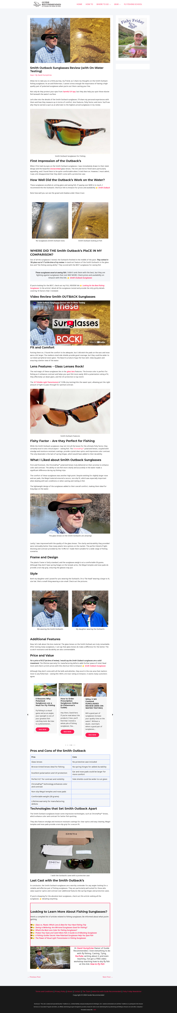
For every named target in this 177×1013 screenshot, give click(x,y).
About (69, 991)
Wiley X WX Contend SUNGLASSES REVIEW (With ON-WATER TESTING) (45, 703)
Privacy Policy (60, 991)
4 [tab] (71, 745)
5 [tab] (73, 745)
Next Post (108, 977)
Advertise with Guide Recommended (106, 991)
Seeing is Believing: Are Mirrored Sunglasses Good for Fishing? (61, 927)
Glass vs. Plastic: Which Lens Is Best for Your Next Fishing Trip (60, 925)
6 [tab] (75, 745)
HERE (94, 1010)
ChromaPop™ (78, 448)
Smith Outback (104, 188)
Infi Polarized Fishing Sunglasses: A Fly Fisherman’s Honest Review (94, 702)
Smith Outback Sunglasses (81, 278)
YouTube (79, 956)
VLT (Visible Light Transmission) (46, 382)
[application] (110, 4)
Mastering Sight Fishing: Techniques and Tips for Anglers (70, 702)
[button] (28, 714)
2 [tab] (67, 745)
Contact (77, 991)
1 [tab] (65, 745)
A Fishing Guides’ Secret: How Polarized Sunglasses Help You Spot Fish (64, 935)
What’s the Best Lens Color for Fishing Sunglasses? (56, 930)
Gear (32, 75)
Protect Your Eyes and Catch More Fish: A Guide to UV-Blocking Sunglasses (66, 933)
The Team (86, 991)
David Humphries (85, 948)
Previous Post (34, 977)
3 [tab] (69, 745)
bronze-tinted (55, 169)
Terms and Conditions (44, 991)
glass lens (71, 371)
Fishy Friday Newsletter (132, 991)
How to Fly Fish (97, 964)
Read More (42, 735)
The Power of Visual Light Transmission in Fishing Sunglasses (60, 938)
